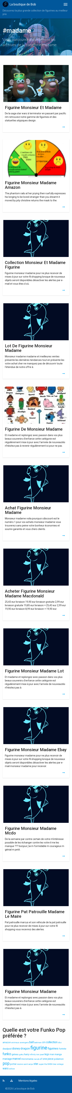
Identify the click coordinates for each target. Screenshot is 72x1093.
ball (31, 1042)
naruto (36, 1059)
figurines (53, 1048)
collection (51, 1042)
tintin (50, 1064)
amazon (7, 1042)
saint (25, 1064)
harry (26, 1054)
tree (54, 1064)
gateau (15, 1054)
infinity (33, 1054)
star (35, 1064)
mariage (7, 1058)
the (45, 1064)
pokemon (59, 1059)
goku (21, 1054)
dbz (60, 1042)
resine (20, 1064)
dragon (25, 1048)
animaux (15, 1042)
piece (50, 1058)
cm (44, 1042)
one (45, 1058)
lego (47, 1054)
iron (37, 1054)
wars (6, 1068)
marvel (16, 1058)
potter (13, 1064)
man (52, 1054)
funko (7, 1054)
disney (16, 1048)
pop (6, 1063)
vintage (60, 1064)
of (41, 1059)
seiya (30, 1064)
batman (38, 1042)
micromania (27, 1059)
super (41, 1064)
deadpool (7, 1049)
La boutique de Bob (23, 4)
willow (12, 1069)
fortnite (62, 1048)
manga (58, 1054)
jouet (42, 1054)
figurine (38, 1048)
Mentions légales (28, 1080)
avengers (24, 1042)
